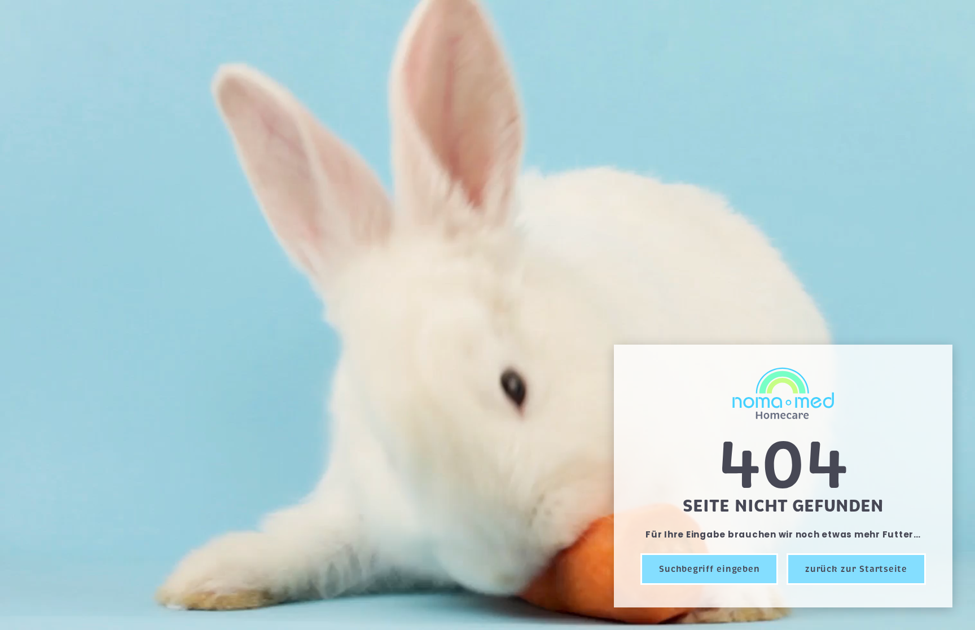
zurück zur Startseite (856, 569)
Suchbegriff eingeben (709, 569)
